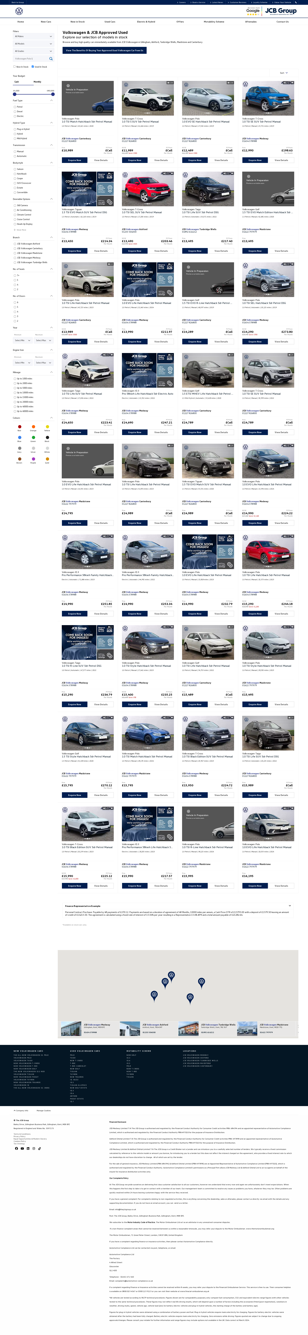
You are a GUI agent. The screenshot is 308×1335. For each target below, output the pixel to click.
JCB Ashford (155, 1024)
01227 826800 (69, 141)
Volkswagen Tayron (24, 1080)
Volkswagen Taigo (23, 1060)
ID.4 (72, 1093)
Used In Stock (40, 66)
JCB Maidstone (274, 1024)
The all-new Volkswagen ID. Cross (32, 1088)
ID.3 (72, 1090)
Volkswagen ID (21, 1085)
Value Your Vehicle (282, 2)
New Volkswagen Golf (25, 1069)
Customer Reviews (238, 2)
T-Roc (73, 1063)
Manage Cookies (44, 1110)
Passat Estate (77, 1099)
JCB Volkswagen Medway (196, 1055)
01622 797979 (249, 232)
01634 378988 (249, 141)
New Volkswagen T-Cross (27, 1063)
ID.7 (72, 1101)
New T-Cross (76, 1060)
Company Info (22, 1110)
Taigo (73, 1058)
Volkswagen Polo (23, 1058)
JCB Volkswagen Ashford (196, 1058)
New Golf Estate (78, 1088)
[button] (171, 977)
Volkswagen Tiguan (24, 1074)
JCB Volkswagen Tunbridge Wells (200, 1060)
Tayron (73, 1074)
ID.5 (72, 1082)
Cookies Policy (20, 1141)
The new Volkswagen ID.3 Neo (29, 1071)
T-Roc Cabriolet (78, 1066)
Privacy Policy (20, 1136)
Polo (72, 1055)
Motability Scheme (139, 1051)
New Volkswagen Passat (26, 1077)
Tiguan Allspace (78, 1085)
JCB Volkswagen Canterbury (198, 1066)
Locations (189, 1051)
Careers (182, 2)
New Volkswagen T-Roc (26, 1066)
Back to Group (18, 2)
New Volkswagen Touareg (27, 1082)
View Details (101, 160)
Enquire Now (74, 160)
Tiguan (73, 1071)
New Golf (75, 1069)
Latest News (217, 2)
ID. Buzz (74, 1080)
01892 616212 (189, 232)
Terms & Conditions (22, 1134)
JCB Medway (97, 1024)
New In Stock (22, 66)
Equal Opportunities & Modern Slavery (30, 1139)
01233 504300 (129, 232)
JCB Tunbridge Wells (217, 1024)
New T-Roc (132, 1071)
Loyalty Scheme (260, 2)
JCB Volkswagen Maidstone (197, 1063)
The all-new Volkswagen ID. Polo (31, 1055)
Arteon (73, 1096)
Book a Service (199, 2)
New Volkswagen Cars (28, 1051)
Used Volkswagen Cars (85, 1051)
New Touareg (77, 1077)
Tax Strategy (19, 1143)
